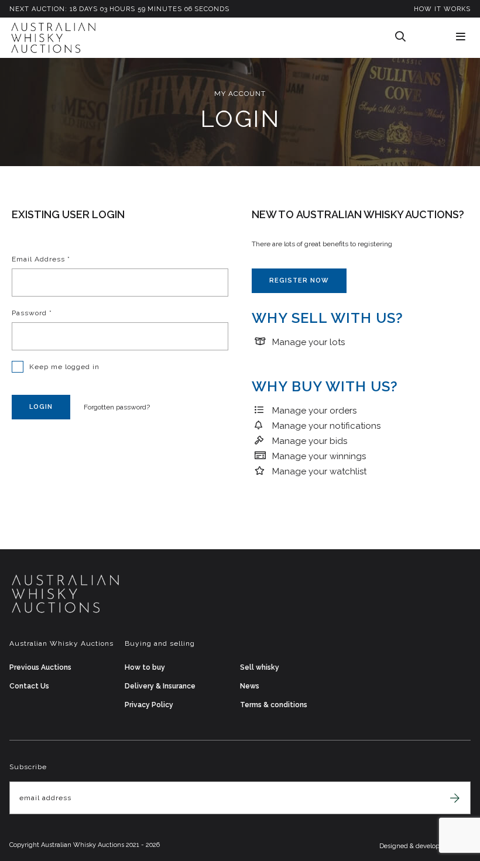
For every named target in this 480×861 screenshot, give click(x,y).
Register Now (299, 280)
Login (41, 407)
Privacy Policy (149, 705)
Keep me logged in (64, 367)
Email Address (41, 259)
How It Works (442, 9)
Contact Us (29, 686)
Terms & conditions (273, 705)
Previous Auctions (40, 667)
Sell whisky (259, 667)
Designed (394, 846)
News (249, 686)
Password (32, 313)
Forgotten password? (117, 407)
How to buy (145, 667)
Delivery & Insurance (160, 686)
